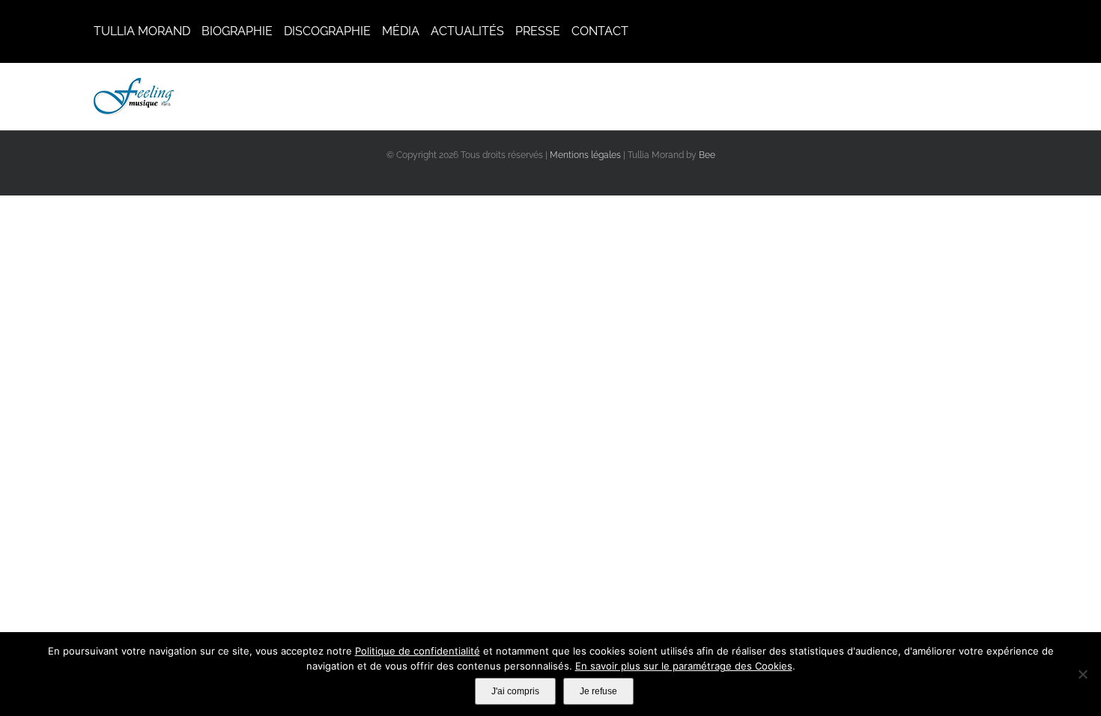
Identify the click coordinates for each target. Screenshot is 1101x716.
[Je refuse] (1082, 674)
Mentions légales (585, 155)
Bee (707, 155)
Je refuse (598, 691)
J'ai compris (515, 691)
